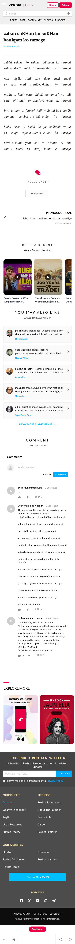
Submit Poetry (11, 831)
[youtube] (37, 900)
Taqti (6, 817)
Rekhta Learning (47, 859)
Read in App (37, 929)
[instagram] (45, 900)
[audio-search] (68, 13)
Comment (60, 474)
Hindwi (7, 852)
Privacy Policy (54, 780)
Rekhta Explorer (47, 831)
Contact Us (44, 817)
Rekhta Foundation (49, 802)
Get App (65, 5)
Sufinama (43, 852)
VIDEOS (48, 20)
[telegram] (54, 900)
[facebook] (21, 900)
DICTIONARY (35, 20)
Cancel (47, 474)
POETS (13, 20)
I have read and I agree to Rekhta (35, 780)
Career (42, 824)
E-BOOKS (60, 20)
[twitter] (29, 900)
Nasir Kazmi (11, 47)
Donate (52, 5)
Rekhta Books (11, 866)
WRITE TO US (41, 876)
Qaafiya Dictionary (14, 809)
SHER (22, 20)
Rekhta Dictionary (14, 859)
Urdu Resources (12, 824)
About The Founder (49, 809)
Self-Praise (37, 193)
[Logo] (15, 5)
